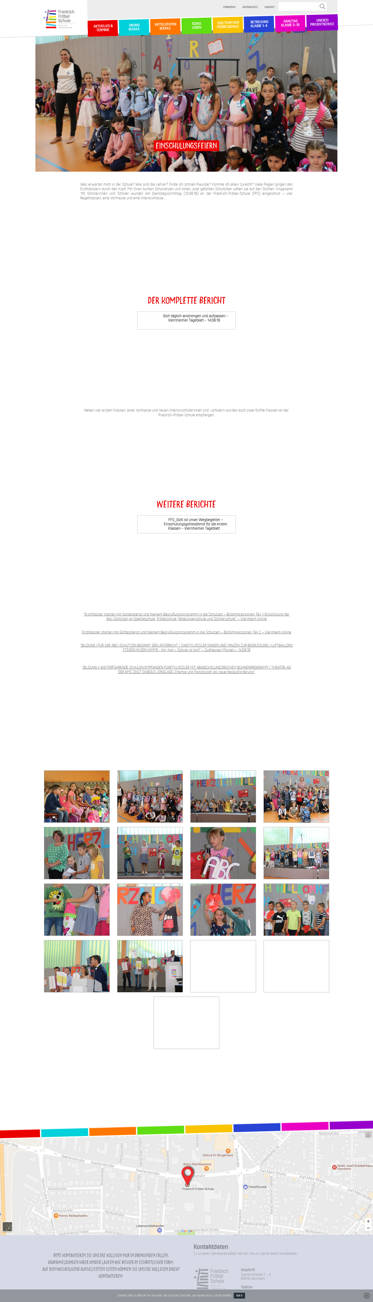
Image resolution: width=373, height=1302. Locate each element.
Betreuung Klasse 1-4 (259, 24)
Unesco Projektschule (322, 23)
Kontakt (270, 7)
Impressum (229, 7)
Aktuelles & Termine (103, 28)
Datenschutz (250, 7)
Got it (239, 1295)
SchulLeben (196, 26)
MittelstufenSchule (165, 26)
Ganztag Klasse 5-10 (290, 23)
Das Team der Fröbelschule (227, 25)
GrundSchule (134, 28)
